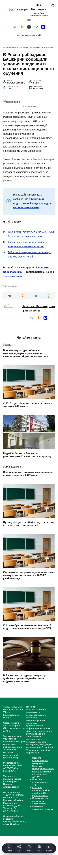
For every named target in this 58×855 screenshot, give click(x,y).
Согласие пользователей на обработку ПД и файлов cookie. (41, 791)
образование (11, 286)
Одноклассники (12, 272)
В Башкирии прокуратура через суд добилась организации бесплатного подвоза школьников (25, 678)
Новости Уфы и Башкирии (26, 48)
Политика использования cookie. (40, 782)
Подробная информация (38, 751)
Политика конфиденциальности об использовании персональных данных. (43, 771)
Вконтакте (42, 267)
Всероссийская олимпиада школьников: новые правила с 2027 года (28, 473)
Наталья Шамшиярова (38, 306)
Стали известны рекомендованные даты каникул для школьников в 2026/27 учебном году (28, 575)
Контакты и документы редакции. (43, 807)
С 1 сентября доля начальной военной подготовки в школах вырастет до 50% (27, 627)
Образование (47, 48)
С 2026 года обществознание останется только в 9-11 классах (27, 405)
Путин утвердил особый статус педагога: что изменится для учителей (28, 524)
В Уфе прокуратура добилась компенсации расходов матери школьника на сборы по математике (25, 353)
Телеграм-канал (13, 276)
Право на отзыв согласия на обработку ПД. (40, 801)
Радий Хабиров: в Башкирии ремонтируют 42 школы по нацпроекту (27, 455)
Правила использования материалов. (40, 760)
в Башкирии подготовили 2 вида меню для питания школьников (32, 203)
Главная (7, 48)
